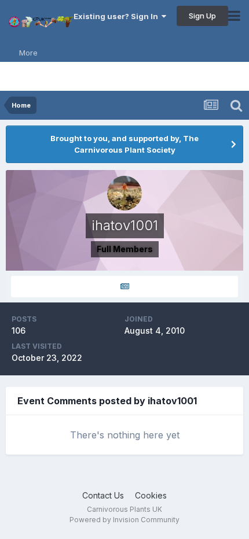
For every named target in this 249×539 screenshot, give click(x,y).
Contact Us (103, 495)
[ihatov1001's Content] (124, 286)
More (28, 52)
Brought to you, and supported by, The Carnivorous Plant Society (124, 144)
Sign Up (202, 15)
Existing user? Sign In (118, 16)
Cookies (151, 495)
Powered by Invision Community (124, 519)
